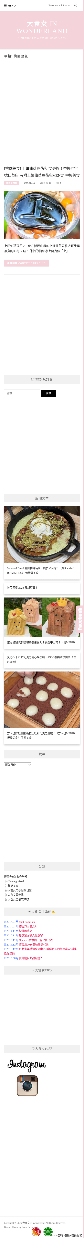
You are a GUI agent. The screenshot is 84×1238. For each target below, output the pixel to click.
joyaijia (29, 183)
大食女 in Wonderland (42, 27)
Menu (12, 5)
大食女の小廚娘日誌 (20, 890)
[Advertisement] (42, 118)
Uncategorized (16, 881)
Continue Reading (32, 263)
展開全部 (9, 876)
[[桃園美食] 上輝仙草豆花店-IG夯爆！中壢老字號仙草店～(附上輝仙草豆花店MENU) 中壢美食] (42, 214)
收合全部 (22, 876)
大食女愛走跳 (16, 894)
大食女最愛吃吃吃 (18, 899)
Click (80, 619)
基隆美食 (13, 885)
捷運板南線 (11, 183)
